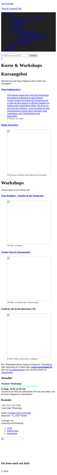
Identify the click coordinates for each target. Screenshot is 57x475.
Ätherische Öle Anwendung (32, 34)
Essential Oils (13, 26)
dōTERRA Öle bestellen (30, 39)
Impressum (12, 433)
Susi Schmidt (7, 3)
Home (10, 13)
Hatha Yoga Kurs (9, 125)
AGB (9, 428)
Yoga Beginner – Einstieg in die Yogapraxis (22, 195)
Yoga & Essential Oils (11, 8)
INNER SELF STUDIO (19, 413)
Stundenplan (7, 372)
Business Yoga (19, 21)
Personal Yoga (19, 24)
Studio (10, 50)
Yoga (9, 16)
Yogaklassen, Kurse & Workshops (28, 18)
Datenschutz (12, 431)
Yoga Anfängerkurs (11, 89)
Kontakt (10, 47)
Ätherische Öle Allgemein (25, 32)
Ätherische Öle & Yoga (23, 42)
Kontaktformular (17, 369)
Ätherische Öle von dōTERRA (33, 37)
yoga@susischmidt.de (41, 367)
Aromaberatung (20, 29)
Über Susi (11, 45)
